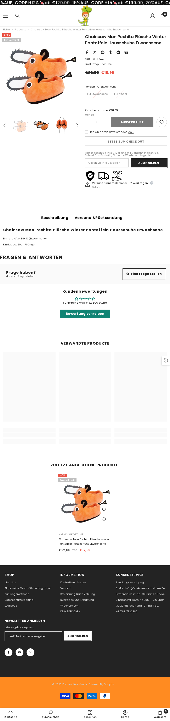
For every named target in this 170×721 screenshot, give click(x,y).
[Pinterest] (102, 52)
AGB (131, 132)
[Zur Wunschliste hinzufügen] (162, 122)
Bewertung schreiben (85, 313)
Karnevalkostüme (71, 534)
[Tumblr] (110, 52)
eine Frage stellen (146, 274)
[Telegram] (118, 52)
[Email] (126, 52)
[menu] (5, 15)
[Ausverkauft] (104, 519)
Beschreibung (54, 217)
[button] (4, 125)
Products (20, 29)
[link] (29, 435)
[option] (41, 71)
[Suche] (17, 15)
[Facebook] (87, 52)
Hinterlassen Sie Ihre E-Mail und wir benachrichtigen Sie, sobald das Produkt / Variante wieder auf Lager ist (122, 154)
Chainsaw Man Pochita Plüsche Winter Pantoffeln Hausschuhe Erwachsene (84, 541)
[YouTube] (19, 652)
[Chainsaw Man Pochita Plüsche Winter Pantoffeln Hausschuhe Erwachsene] (85, 500)
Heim (6, 29)
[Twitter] (95, 52)
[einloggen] (152, 15)
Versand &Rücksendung (99, 217)
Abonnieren (148, 163)
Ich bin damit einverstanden (108, 132)
